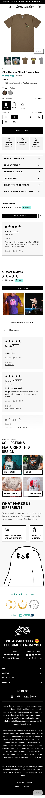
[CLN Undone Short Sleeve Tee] (7, 60)
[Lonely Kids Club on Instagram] (19, 691)
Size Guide (38, 112)
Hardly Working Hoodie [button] (13, 408)
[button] (8, 75)
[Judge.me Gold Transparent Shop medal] (11, 604)
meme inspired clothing (12, 739)
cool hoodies (13, 736)
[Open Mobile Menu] (4, 7)
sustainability (29, 718)
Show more (21, 427)
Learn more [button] (33, 83)
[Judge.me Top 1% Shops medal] (22, 604)
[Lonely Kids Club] (25, 6)
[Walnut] (4, 93)
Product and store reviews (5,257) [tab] (22, 323)
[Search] (10, 6)
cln (3, 68)
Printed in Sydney (22, 786)
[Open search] (4, 330)
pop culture (36, 733)
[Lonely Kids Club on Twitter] (26, 691)
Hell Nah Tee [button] (9, 365)
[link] (22, 75)
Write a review (19, 216)
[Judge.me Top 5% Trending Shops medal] (34, 604)
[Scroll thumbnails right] (40, 304)
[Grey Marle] (10, 93)
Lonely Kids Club (25, 782)
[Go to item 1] (13, 304)
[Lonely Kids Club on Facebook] (22, 691)
